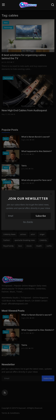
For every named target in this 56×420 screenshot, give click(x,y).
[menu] (3, 5)
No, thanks (28, 221)
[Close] (51, 194)
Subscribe (41, 215)
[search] (52, 5)
